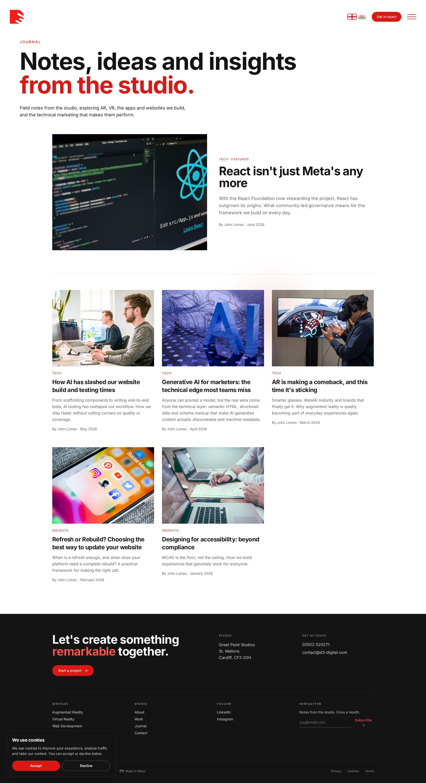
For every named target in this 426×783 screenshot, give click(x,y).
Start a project (73, 670)
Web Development (67, 726)
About (139, 712)
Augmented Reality (67, 712)
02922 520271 (316, 644)
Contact (141, 733)
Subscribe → (363, 722)
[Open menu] (411, 17)
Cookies (353, 771)
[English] (352, 16)
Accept (36, 766)
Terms (369, 771)
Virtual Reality (63, 719)
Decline (86, 766)
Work (139, 719)
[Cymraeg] (362, 16)
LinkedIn (224, 712)
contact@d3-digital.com (324, 652)
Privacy (336, 771)
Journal (140, 726)
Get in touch (386, 17)
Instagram (225, 719)
